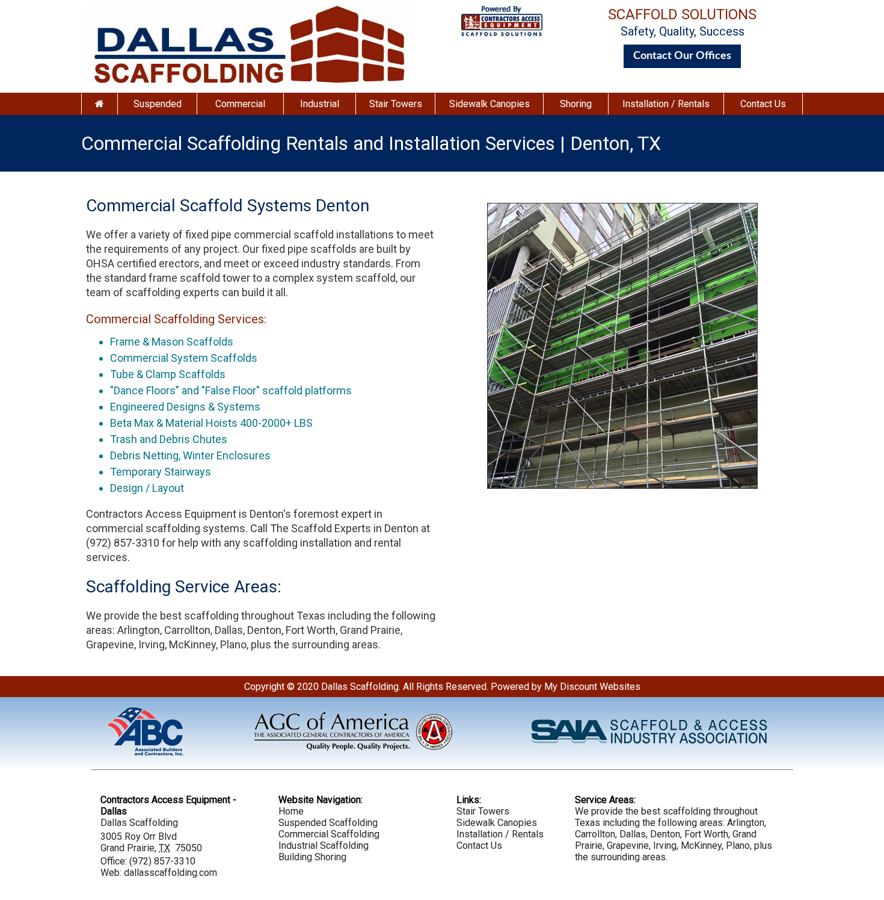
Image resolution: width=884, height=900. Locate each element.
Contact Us (763, 104)
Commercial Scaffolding (328, 834)
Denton (264, 630)
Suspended (158, 104)
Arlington (138, 630)
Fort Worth (311, 630)
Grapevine (110, 644)
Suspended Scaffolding (328, 822)
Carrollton (187, 630)
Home (291, 811)
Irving (151, 644)
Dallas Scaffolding (360, 686)
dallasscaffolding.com (170, 872)
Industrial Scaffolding (323, 845)
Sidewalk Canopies (489, 104)
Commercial (240, 104)
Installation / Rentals (666, 104)
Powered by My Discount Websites (565, 686)
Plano (233, 644)
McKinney (192, 644)
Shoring (576, 104)
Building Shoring (312, 857)
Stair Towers (395, 104)
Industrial (319, 104)
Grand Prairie (370, 630)
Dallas (229, 630)
